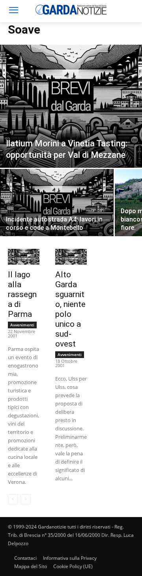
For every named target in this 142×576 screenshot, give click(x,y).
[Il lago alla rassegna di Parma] (23, 257)
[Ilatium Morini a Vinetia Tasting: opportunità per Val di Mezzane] (71, 106)
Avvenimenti (22, 325)
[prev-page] (13, 499)
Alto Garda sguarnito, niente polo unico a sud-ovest (70, 309)
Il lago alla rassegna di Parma (22, 294)
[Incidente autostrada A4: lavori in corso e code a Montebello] (57, 211)
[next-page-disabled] (25, 499)
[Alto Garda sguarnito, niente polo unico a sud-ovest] (71, 257)
